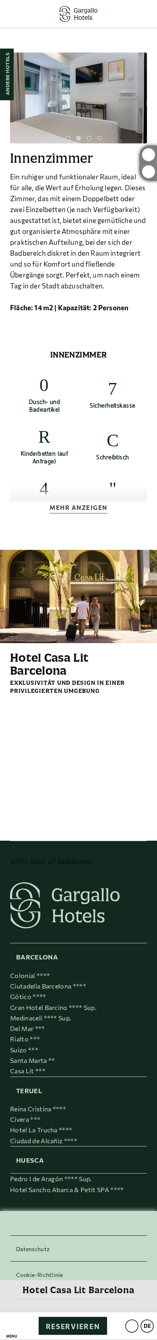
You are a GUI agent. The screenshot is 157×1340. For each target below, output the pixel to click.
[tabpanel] (78, 98)
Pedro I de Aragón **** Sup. (51, 1178)
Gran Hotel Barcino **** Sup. (53, 1007)
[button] (11, 1326)
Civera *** (25, 1119)
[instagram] (148, 154)
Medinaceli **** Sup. (40, 1018)
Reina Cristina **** (38, 1109)
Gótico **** (28, 996)
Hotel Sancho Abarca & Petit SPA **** (67, 1189)
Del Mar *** (27, 1028)
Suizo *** (24, 1050)
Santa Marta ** (32, 1060)
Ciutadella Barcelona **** (48, 986)
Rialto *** (25, 1039)
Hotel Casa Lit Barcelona (78, 1290)
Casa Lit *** (27, 1071)
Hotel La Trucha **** (41, 1130)
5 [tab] (99, 138)
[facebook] (148, 171)
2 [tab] (68, 138)
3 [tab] (78, 138)
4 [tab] (89, 138)
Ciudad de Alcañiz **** (43, 1140)
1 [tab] (57, 138)
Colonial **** (30, 975)
